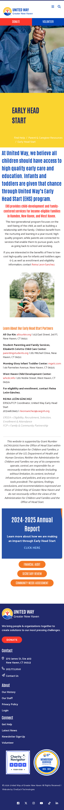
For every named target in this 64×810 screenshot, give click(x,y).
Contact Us (12, 675)
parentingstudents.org (15, 352)
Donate (16, 21)
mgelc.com (54, 363)
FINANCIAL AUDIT (32, 564)
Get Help (7, 724)
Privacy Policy (10, 704)
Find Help (19, 137)
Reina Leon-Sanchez (43, 264)
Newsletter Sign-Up (13, 736)
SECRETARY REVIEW (32, 573)
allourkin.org (24, 334)
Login (5, 710)
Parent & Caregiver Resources (45, 137)
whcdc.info (9, 377)
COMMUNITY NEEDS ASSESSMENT (32, 583)
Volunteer (48, 21)
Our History (8, 691)
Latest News (9, 730)
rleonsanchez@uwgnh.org (35, 410)
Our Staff (7, 698)
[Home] (32, 0)
